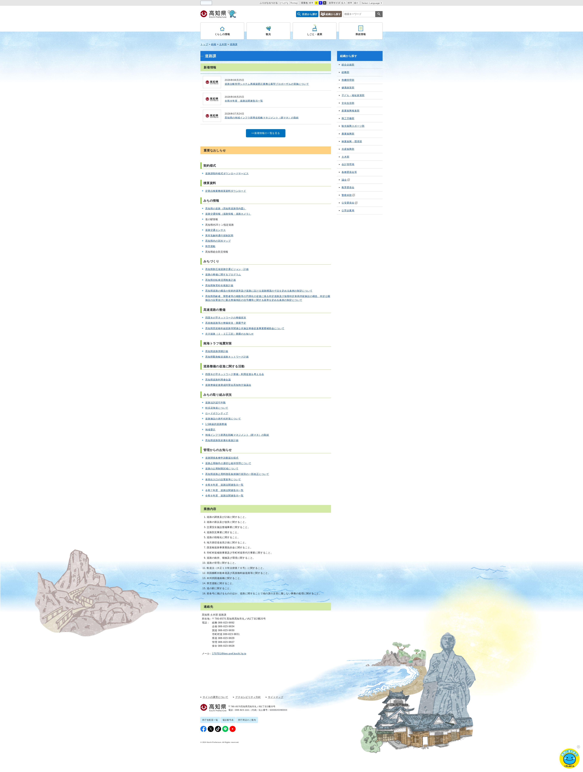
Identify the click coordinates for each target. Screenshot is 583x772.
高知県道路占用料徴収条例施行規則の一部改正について (237, 474)
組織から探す (333, 14)
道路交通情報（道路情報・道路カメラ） (228, 214)
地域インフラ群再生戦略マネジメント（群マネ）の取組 (237, 435)
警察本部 (347, 195)
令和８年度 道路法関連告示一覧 (224, 485)
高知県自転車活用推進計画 (220, 280)
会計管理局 (348, 164)
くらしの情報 (222, 34)
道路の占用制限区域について (221, 468)
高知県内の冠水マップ (218, 241)
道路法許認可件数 (215, 402)
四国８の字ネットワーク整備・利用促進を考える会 (234, 374)
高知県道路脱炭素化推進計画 (221, 440)
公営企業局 (348, 210)
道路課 (233, 44)
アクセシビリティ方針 (248, 697)
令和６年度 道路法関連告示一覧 (224, 495)
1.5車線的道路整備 (216, 424)
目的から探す (309, 14)
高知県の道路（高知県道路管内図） (225, 208)
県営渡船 (210, 246)
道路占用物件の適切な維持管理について (228, 463)
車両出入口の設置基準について (223, 479)
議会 (344, 180)
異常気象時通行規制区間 (219, 235)
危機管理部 (348, 80)
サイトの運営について (215, 697)
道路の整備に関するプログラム (223, 274)
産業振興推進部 (351, 110)
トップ (204, 44)
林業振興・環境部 (352, 141)
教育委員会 (348, 187)
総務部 (345, 72)
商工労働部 (348, 118)
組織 (213, 44)
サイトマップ (275, 697)
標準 (311, 3)
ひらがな (284, 3)
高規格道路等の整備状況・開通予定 (225, 323)
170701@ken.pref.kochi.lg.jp (229, 653)
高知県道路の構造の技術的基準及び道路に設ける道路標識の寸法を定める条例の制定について (258, 291)
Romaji (294, 3)
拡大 (343, 3)
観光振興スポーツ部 (353, 126)
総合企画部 (348, 64)
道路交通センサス (215, 230)
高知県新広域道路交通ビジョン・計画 (227, 269)
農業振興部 (348, 133)
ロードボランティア (216, 413)
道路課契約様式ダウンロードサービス (227, 173)
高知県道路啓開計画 (216, 351)
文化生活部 (348, 103)
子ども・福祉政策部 (353, 95)
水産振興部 (348, 149)
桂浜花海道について (216, 408)
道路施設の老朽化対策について (223, 418)
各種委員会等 (349, 172)
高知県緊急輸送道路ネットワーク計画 (227, 357)
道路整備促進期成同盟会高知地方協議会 (228, 385)
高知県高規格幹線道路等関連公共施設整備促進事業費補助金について (244, 328)
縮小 (356, 3)
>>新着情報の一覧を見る (265, 133)
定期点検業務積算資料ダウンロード (225, 191)
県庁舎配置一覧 (210, 720)
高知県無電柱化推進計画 (219, 285)
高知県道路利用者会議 (218, 379)
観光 (268, 34)
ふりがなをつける (269, 3)
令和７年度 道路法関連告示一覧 (224, 490)
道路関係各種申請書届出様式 (221, 458)
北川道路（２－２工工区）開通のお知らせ (229, 334)
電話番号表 (228, 720)
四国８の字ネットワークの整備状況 (225, 317)
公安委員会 (348, 202)
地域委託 (210, 429)
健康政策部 (348, 87)
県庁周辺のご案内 (247, 720)
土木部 (223, 44)
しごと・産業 (314, 34)
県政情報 (361, 34)
